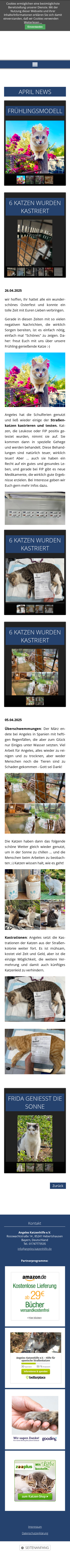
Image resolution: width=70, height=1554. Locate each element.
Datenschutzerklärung (35, 1533)
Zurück (57, 1185)
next (58, 147)
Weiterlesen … (33, 22)
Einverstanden (35, 27)
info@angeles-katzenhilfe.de (35, 1249)
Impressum (35, 1527)
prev (12, 147)
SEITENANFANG (37, 1547)
